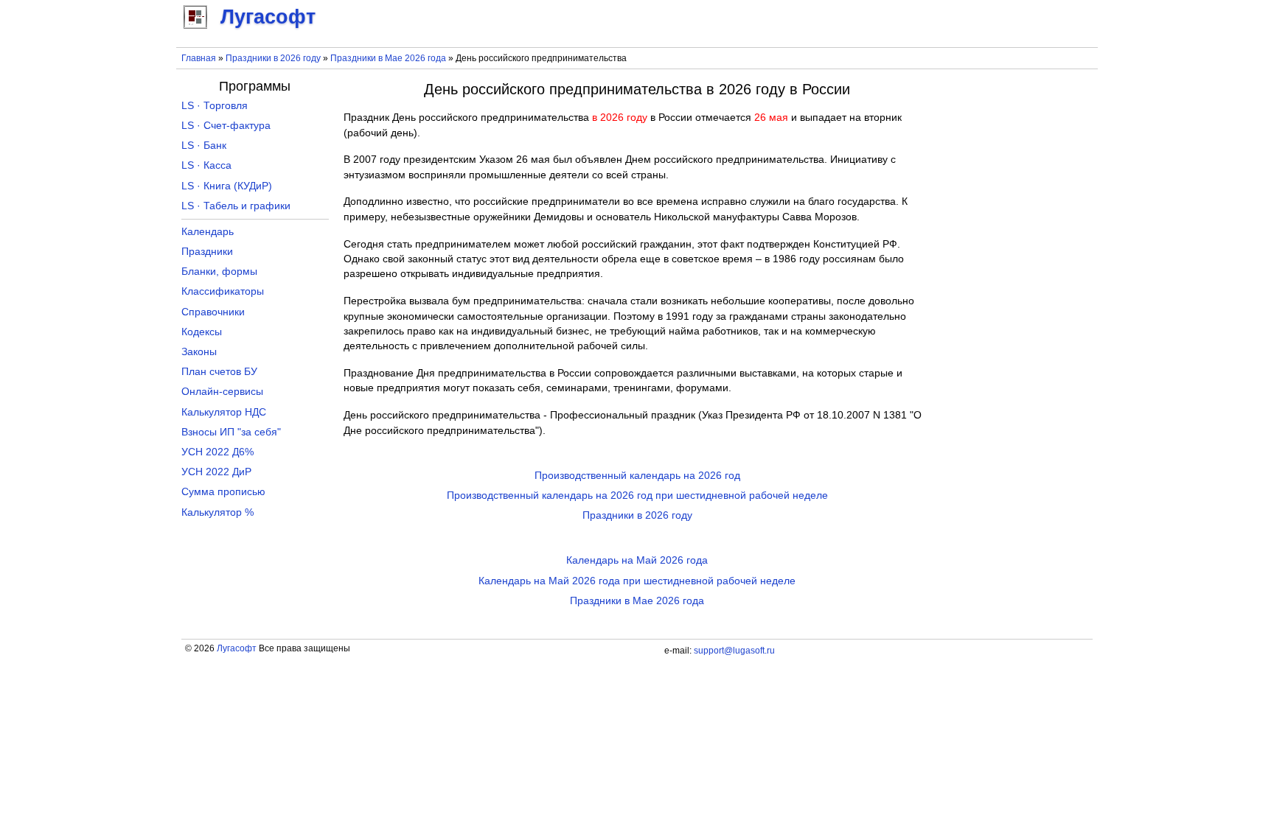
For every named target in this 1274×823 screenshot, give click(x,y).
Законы (199, 351)
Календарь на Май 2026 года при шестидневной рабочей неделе (637, 580)
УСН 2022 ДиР (216, 471)
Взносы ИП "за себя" (231, 432)
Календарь (207, 231)
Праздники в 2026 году (273, 58)
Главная (198, 58)
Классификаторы (222, 291)
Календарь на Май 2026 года (637, 560)
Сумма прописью (223, 491)
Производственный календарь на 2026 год (637, 475)
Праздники (207, 251)
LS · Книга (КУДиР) (226, 186)
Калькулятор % (217, 512)
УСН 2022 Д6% (217, 452)
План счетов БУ (219, 371)
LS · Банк (203, 145)
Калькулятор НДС (223, 412)
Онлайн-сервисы (222, 391)
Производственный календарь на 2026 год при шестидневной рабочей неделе (637, 495)
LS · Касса (206, 165)
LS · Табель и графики (235, 205)
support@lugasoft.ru (734, 650)
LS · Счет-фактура (226, 125)
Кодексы (201, 331)
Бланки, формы (219, 271)
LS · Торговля (214, 105)
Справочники (213, 312)
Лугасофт (237, 648)
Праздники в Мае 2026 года (388, 58)
